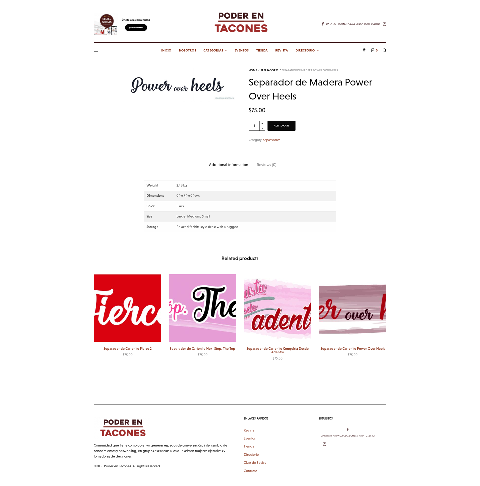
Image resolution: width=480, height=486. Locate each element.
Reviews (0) (266, 164)
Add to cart (281, 125)
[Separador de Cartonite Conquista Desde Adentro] (277, 308)
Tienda (249, 446)
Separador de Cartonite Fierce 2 (128, 348)
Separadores (269, 70)
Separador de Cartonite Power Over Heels (352, 348)
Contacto (250, 471)
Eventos (250, 438)
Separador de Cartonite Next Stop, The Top (202, 348)
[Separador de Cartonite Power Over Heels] (352, 308)
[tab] (228, 165)
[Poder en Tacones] (240, 22)
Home (253, 70)
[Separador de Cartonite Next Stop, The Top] (202, 308)
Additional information (228, 164)
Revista (249, 430)
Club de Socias (255, 462)
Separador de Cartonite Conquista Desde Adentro (277, 350)
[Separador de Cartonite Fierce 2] (127, 308)
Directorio (251, 454)
